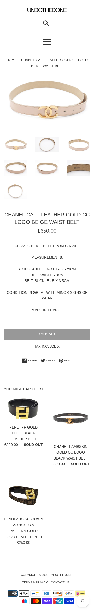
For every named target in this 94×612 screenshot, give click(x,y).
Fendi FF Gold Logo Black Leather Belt (23, 433)
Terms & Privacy (35, 582)
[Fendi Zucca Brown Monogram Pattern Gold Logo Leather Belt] (23, 494)
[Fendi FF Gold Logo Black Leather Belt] (23, 409)
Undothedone (61, 574)
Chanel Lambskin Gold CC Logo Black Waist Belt (70, 452)
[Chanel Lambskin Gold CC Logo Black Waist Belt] (70, 418)
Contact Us (60, 582)
